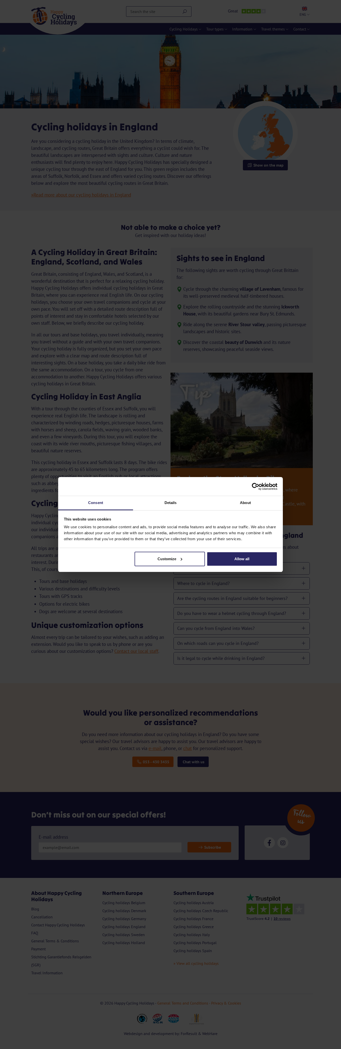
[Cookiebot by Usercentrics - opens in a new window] (255, 486)
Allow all (241, 559)
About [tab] (245, 503)
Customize (167, 559)
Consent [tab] (95, 503)
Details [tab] (171, 503)
